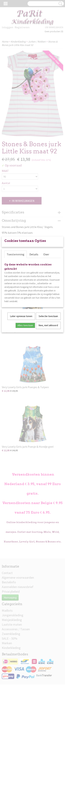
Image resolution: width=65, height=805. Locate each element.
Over (46, 254)
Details (33, 254)
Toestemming (15, 254)
